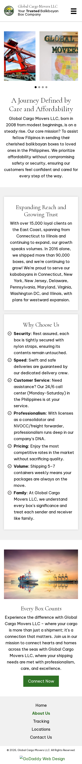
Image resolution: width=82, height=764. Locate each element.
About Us (41, 713)
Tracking (41, 721)
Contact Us (41, 737)
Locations (41, 729)
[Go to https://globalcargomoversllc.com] (33, 10)
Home (41, 705)
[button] (36, 87)
